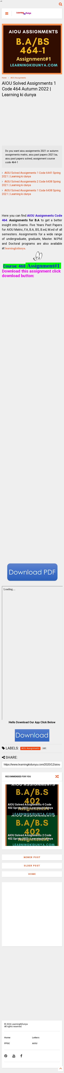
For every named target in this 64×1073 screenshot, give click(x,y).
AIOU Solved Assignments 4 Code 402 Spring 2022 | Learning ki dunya (30, 806)
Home (4, 78)
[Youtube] (13, 1055)
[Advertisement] (23, 121)
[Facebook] (21, 1055)
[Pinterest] (5, 1055)
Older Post (32, 866)
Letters (35, 1037)
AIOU (34, 1043)
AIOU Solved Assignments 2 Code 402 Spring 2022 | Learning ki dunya (30, 837)
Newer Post (32, 857)
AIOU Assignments (18, 78)
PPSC (7, 1043)
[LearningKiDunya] (24, 14)
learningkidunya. (15, 248)
